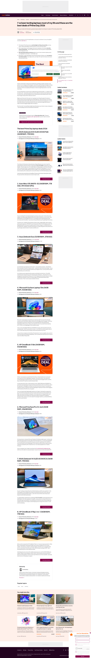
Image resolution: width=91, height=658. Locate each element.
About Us (45, 650)
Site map (24, 650)
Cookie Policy (57, 71)
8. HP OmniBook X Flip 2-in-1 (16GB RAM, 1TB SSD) (65, 81)
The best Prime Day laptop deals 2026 (65, 54)
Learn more (23, 40)
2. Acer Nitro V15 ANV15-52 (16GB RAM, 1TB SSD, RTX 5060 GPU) (65, 61)
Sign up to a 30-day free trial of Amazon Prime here (31, 121)
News (22, 586)
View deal (36, 136)
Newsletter (71, 15)
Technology (48, 15)
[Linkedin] (78, 15)
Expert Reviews (5, 15)
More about (21, 577)
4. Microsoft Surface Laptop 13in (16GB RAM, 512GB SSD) (65, 67)
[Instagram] (82, 15)
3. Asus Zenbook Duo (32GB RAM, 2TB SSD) (64, 64)
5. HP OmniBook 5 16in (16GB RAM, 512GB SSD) (64, 71)
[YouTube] (84, 15)
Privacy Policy (30, 650)
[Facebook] (75, 15)
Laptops (27, 19)
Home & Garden (55, 15)
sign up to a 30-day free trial (33, 116)
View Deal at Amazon (46, 178)
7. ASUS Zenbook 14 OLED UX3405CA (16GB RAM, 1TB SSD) (65, 78)
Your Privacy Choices (39, 650)
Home (18, 19)
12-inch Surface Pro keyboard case (43, 448)
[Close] (60, 67)
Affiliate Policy (51, 650)
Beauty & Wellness (63, 15)
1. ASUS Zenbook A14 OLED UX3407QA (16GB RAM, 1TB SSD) (65, 57)
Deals (19, 586)
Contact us (19, 650)
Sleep (42, 15)
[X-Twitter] (80, 15)
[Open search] (88, 15)
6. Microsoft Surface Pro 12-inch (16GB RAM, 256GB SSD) (65, 74)
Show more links (65, 84)
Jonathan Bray (22, 32)
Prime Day (26, 586)
